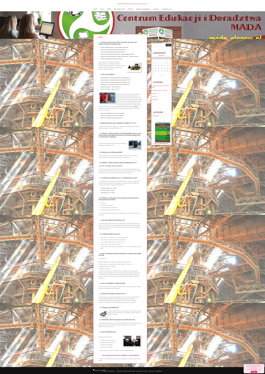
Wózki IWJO (155, 99)
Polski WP (145, 371)
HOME (95, 9)
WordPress (111, 371)
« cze (162, 75)
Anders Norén (131, 371)
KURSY (109, 9)
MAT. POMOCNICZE (119, 9)
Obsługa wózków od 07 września (159, 90)
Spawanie (154, 93)
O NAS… (102, 9)
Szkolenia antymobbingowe (143, 9)
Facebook (155, 9)
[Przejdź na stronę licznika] (99, 369)
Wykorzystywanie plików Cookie (254, 369)
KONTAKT (130, 9)
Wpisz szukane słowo (157, 42)
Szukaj (168, 45)
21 (164, 68)
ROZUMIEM (254, 371)
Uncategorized (155, 115)
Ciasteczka (254, 370)
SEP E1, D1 (154, 96)
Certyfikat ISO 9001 (166, 9)
